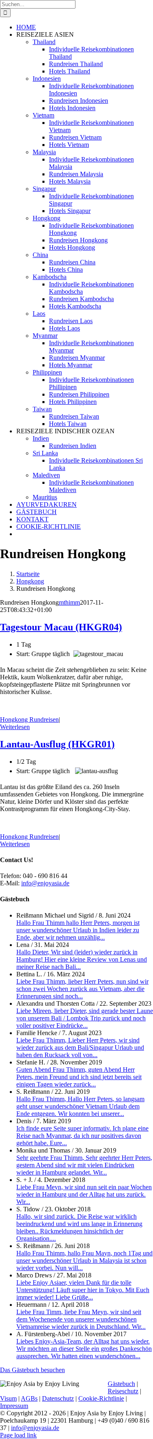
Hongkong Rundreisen (29, 719)
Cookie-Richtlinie (101, 1398)
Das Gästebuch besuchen (32, 1369)
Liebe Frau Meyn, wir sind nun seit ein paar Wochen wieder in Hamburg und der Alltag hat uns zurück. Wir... (84, 1194)
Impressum (14, 1405)
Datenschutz (58, 1398)
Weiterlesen (15, 726)
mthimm (69, 602)
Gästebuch (121, 1383)
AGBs (29, 1398)
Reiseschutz (123, 1391)
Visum (8, 1398)
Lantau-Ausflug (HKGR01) (57, 744)
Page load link (18, 1435)
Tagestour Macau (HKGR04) (61, 627)
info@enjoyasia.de (45, 883)
